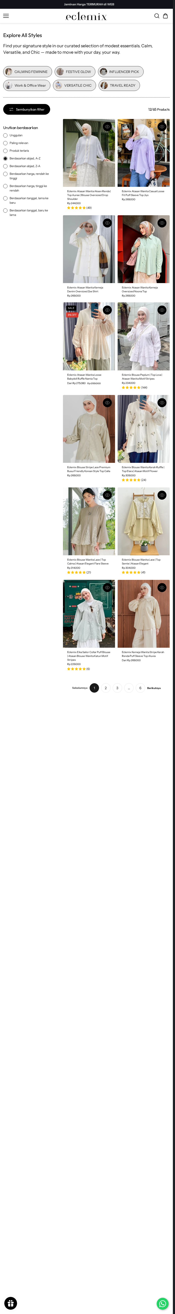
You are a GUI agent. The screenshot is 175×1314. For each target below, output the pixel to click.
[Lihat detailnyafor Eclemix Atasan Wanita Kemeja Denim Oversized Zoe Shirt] (89, 249)
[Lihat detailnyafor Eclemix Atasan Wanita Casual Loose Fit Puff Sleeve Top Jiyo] (144, 153)
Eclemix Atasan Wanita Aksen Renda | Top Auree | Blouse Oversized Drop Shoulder (89, 195)
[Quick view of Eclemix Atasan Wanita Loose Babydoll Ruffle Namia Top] (107, 310)
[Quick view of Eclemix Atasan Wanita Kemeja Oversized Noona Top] (162, 222)
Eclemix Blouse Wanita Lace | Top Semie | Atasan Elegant (141, 561)
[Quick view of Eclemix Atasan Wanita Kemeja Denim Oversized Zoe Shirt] (107, 222)
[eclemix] (86, 16)
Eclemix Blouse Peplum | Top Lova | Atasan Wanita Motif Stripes (142, 376)
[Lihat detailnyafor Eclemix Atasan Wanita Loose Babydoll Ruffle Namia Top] (89, 336)
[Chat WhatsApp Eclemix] (163, 1304)
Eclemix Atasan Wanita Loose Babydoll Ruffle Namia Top (84, 376)
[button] (165, 16)
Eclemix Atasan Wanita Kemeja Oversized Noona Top (140, 289)
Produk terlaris (19, 151)
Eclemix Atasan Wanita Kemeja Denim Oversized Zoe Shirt (85, 289)
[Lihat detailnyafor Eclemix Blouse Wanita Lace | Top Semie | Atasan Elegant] (144, 521)
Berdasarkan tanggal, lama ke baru (29, 200)
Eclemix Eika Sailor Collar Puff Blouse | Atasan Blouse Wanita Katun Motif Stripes (88, 655)
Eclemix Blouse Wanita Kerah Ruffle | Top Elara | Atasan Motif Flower (143, 469)
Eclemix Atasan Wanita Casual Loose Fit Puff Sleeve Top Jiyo (143, 193)
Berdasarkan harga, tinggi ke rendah (28, 188)
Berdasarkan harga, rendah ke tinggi (29, 176)
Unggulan (16, 135)
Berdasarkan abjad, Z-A (25, 166)
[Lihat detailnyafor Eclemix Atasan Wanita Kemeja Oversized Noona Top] (144, 249)
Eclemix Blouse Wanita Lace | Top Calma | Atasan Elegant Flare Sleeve (88, 561)
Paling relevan (19, 143)
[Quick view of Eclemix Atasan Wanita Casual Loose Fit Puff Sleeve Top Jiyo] (162, 126)
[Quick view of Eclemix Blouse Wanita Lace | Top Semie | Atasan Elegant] (162, 495)
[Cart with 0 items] (165, 16)
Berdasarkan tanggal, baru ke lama (29, 212)
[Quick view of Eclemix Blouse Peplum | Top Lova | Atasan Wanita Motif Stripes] (162, 310)
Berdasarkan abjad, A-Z (25, 158)
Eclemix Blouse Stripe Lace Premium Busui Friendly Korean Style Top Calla (88, 469)
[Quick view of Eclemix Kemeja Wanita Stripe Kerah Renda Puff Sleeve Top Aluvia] (162, 587)
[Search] (157, 16)
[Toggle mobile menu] (33, 16)
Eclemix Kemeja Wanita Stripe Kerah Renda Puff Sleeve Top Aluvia (143, 654)
